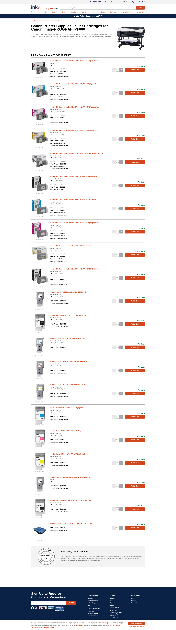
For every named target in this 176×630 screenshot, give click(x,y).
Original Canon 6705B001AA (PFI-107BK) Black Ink (68, 315)
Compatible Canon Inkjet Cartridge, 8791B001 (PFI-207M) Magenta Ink (74, 107)
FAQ (111, 600)
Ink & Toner (38, 20)
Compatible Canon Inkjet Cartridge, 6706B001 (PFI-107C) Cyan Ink (73, 199)
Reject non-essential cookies (136, 626)
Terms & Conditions (115, 617)
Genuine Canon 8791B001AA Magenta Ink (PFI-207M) (68, 361)
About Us (90, 598)
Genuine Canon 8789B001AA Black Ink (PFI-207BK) (68, 292)
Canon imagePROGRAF (52, 20)
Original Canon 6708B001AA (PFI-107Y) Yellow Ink (67, 454)
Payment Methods (114, 607)
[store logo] (44, 7)
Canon (43, 20)
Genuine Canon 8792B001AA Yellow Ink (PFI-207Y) (68, 384)
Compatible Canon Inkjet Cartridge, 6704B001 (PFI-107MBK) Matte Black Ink (76, 269)
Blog (89, 605)
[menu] (88, 12)
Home (32, 20)
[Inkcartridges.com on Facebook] (32, 608)
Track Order (124, 2)
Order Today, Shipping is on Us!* (88, 16)
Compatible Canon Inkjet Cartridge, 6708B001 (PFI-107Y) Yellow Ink (73, 246)
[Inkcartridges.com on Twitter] (36, 608)
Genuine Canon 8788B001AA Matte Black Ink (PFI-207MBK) (70, 477)
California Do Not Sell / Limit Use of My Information (116, 614)
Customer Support (110, 2)
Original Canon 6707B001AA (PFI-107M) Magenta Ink (68, 431)
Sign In (134, 2)
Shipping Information (115, 603)
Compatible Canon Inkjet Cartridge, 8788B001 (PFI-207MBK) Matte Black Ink (76, 153)
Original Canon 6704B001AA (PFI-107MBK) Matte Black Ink (70, 500)
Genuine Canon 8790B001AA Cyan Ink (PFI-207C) (67, 338)
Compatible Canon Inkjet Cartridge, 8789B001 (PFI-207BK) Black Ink (74, 61)
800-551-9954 (97, 2)
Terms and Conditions (114, 625)
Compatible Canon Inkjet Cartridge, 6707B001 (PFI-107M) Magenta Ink (74, 223)
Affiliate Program (92, 603)
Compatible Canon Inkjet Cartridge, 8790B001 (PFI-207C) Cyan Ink (73, 84)
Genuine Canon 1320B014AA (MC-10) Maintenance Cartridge (71, 523)
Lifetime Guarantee (93, 600)
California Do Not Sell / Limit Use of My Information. (44, 627)
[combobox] (102, 8)
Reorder (133, 600)
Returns (112, 605)
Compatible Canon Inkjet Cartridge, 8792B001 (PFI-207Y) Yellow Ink (73, 130)
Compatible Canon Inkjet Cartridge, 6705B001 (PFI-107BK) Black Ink (74, 176)
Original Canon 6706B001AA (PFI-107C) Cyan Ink (67, 408)
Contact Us (112, 598)
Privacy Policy (113, 610)
